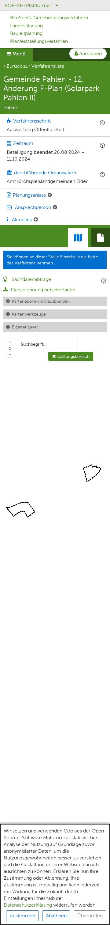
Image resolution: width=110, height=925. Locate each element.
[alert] (55, 874)
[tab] (100, 237)
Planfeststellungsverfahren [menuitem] (39, 41)
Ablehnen (56, 915)
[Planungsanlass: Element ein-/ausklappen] (50, 195)
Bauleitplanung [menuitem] (26, 33)
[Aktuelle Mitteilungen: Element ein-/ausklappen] (36, 219)
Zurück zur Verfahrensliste (34, 66)
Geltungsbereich (73, 356)
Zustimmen (22, 915)
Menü (18, 53)
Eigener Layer (25, 326)
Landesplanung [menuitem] (26, 25)
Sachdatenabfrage (30, 279)
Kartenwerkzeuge (29, 314)
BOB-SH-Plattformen (29, 5)
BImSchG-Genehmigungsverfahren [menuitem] (49, 17)
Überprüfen (90, 915)
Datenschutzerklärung (28, 905)
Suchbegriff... (34, 344)
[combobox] (47, 344)
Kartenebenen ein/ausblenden (41, 301)
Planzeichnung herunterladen (42, 289)
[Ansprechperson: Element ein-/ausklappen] (55, 207)
